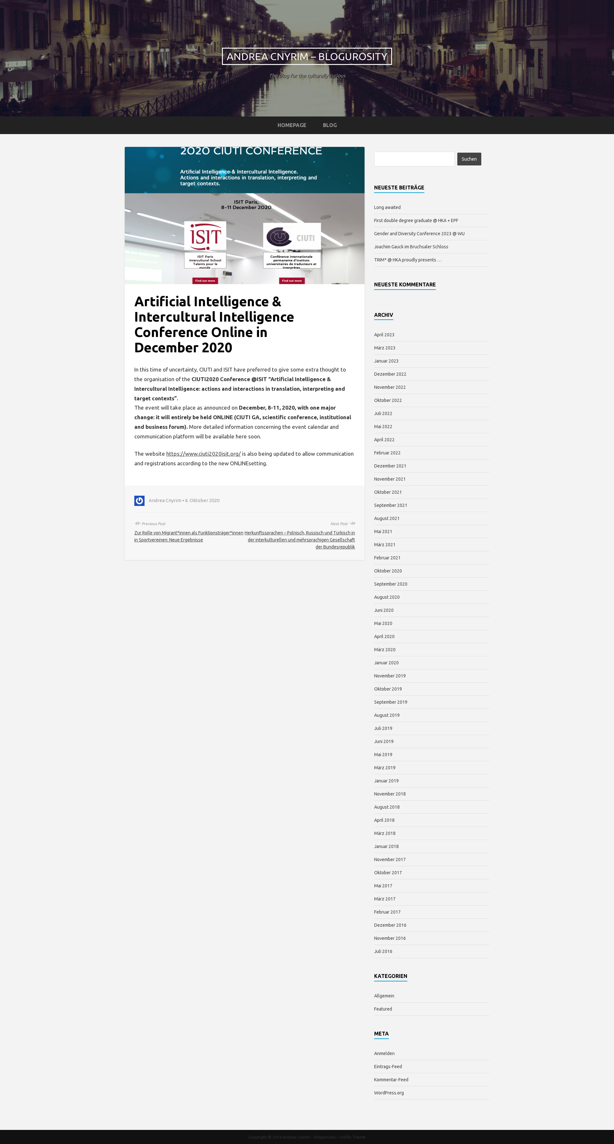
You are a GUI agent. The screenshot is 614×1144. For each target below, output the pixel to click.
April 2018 (384, 820)
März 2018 (385, 833)
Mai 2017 (383, 885)
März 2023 (385, 347)
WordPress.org (389, 1092)
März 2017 (385, 898)
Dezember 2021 (390, 465)
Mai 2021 (383, 531)
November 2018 (390, 793)
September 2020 (390, 584)
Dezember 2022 (390, 374)
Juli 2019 (383, 728)
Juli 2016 (383, 951)
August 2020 (387, 597)
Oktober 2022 (388, 400)
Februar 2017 (387, 912)
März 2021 (385, 544)
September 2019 (390, 702)
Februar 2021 (387, 557)
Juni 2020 (384, 610)
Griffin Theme (353, 1137)
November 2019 (390, 675)
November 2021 (390, 479)
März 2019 (385, 767)
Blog (330, 125)
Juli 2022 (383, 413)
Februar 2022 (387, 452)
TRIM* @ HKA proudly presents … (408, 259)
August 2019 (387, 715)
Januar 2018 (386, 846)
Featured (383, 1009)
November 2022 (390, 387)
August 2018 (387, 807)
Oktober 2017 (388, 872)
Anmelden (384, 1053)
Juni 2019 (384, 741)
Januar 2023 (386, 361)
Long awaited (387, 207)
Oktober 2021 (388, 492)
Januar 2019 (386, 780)
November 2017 (390, 859)
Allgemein (384, 995)
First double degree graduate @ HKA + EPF (416, 220)
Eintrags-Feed (388, 1066)
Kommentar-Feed (391, 1079)
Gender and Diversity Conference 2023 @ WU (419, 233)
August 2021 (387, 518)
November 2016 (390, 938)
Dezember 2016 (390, 925)
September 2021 (390, 505)
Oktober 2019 (388, 689)
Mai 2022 (383, 426)
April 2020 (384, 636)
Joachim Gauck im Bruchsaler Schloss (411, 246)
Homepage (292, 125)
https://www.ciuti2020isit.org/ (203, 454)
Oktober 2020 (388, 570)
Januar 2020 (386, 662)
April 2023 (384, 334)
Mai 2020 (383, 623)
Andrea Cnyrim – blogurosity (307, 56)
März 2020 (385, 649)
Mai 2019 (383, 754)
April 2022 (384, 439)
